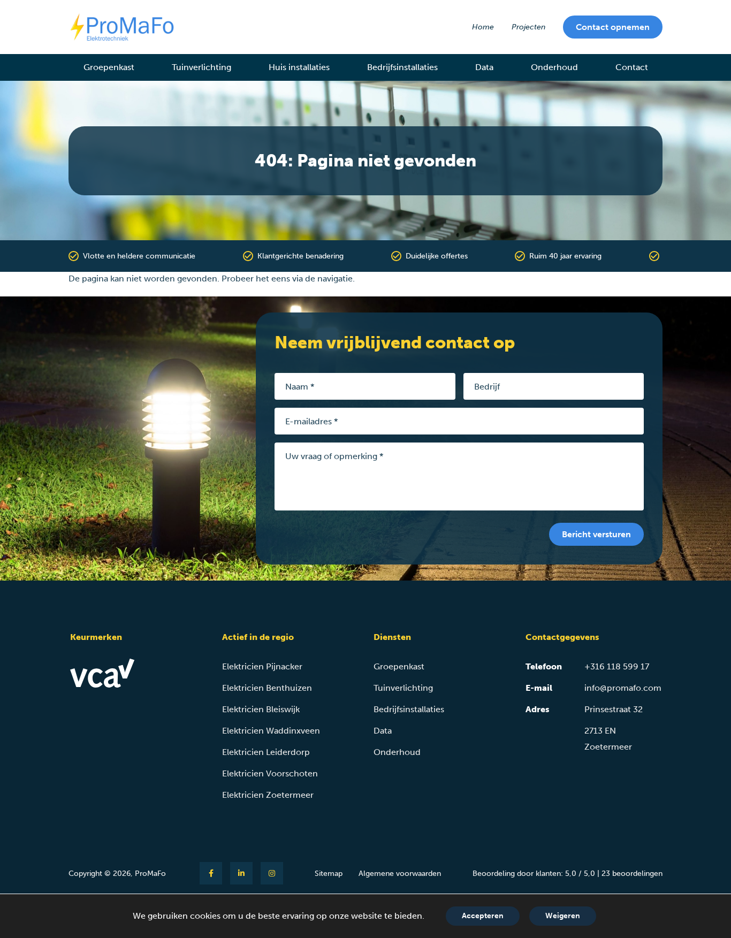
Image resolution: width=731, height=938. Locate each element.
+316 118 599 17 (616, 666)
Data (383, 731)
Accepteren (483, 915)
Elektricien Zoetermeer (268, 795)
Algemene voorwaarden (400, 873)
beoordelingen (632, 873)
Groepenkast (399, 666)
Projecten (528, 27)
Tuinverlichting (403, 688)
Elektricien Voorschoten (270, 773)
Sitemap (328, 873)
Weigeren (562, 915)
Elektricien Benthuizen (267, 688)
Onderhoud (397, 752)
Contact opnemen (613, 27)
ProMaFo (150, 873)
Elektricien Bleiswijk (261, 709)
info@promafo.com (622, 688)
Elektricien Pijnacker (262, 666)
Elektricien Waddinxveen (271, 731)
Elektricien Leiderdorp (266, 752)
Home (483, 27)
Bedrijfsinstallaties (409, 709)
